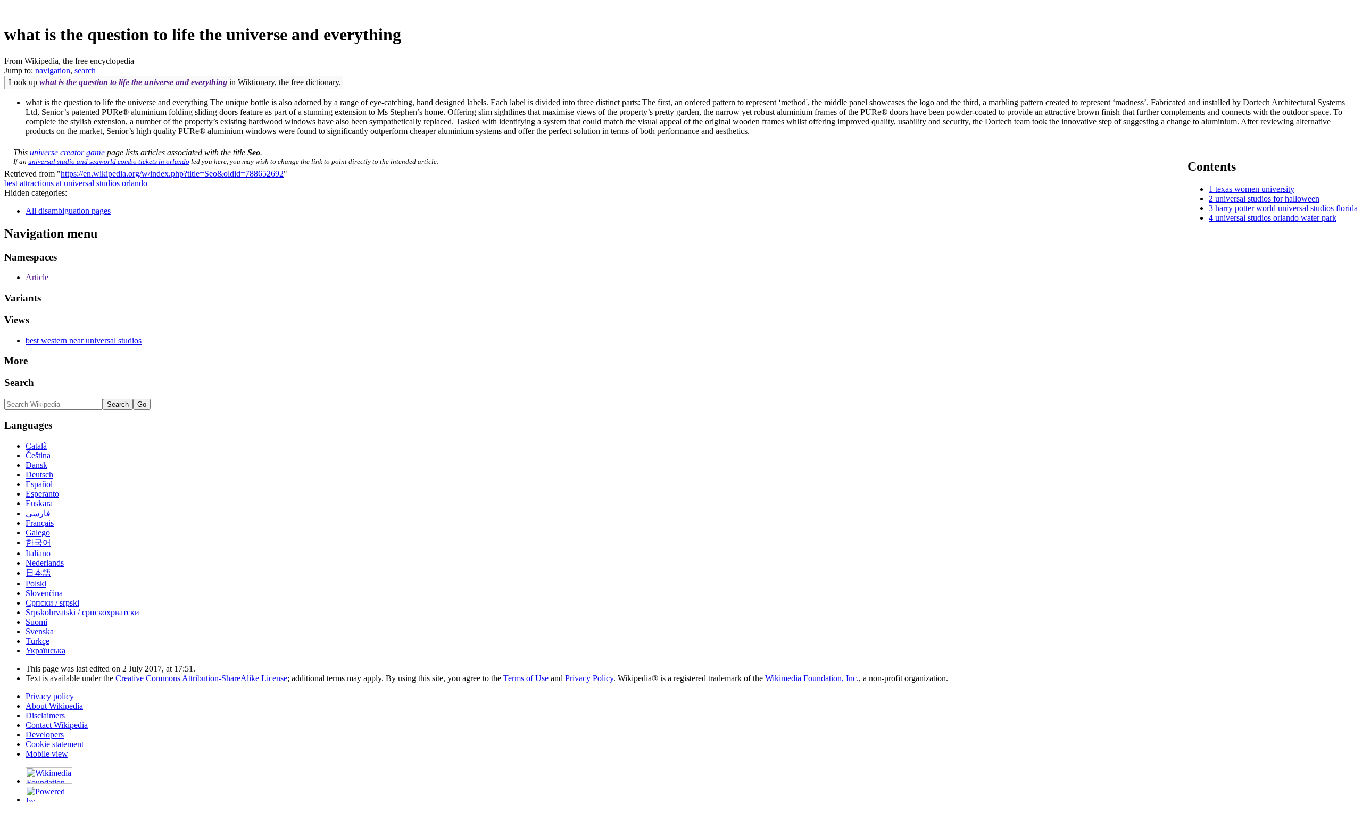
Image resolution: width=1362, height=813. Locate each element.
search (85, 70)
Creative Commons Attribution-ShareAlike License (201, 678)
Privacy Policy (589, 678)
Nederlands (45, 562)
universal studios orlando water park (1275, 217)
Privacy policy (50, 696)
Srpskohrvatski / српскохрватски (82, 612)
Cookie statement (55, 744)
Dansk (36, 465)
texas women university (1254, 189)
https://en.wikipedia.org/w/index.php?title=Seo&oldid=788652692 (172, 173)
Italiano (38, 553)
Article (37, 277)
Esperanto (42, 493)
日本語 (38, 572)
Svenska (40, 631)
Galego (38, 532)
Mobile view (47, 753)
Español (39, 484)
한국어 (38, 542)
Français (40, 522)
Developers (45, 734)
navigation (52, 70)
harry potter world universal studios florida (1286, 208)
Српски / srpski (52, 602)
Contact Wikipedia (57, 725)
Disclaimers (45, 715)
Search (19, 382)
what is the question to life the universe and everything (133, 82)
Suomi (36, 621)
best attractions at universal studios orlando (75, 183)
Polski (36, 583)
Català (36, 445)
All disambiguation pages (68, 210)
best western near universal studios (84, 340)
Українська (45, 650)
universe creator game (67, 152)
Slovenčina (44, 593)
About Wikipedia (54, 705)
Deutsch (39, 474)
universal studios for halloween (1267, 198)
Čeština (38, 455)
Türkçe (37, 641)
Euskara (39, 503)
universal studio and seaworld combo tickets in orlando (108, 161)
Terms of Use (526, 678)
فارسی (38, 513)
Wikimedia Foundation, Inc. (812, 678)
